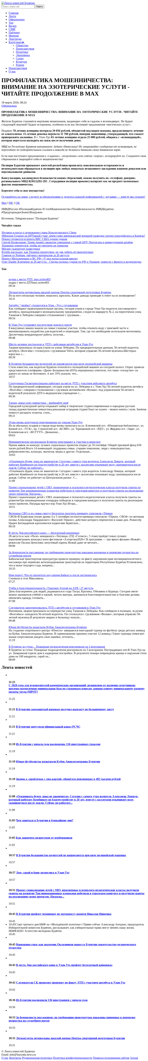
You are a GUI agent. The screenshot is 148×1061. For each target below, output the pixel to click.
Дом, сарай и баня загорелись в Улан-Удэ (42, 872)
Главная (13, 12)
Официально (17, 19)
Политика (22, 51)
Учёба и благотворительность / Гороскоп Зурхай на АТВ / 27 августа (51, 588)
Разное (20, 64)
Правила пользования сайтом (111, 1057)
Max (4, 202)
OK (18, 202)
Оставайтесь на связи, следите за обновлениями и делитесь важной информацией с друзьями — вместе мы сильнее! (73, 196)
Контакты (15, 1057)
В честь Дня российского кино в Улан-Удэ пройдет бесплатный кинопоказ (64, 965)
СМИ (12, 29)
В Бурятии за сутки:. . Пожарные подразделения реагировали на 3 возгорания (57, 646)
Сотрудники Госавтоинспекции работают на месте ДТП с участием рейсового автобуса (63, 383)
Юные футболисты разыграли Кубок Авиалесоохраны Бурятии (48, 627)
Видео (12, 25)
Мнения (14, 35)
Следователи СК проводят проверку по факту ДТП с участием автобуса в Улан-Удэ (70, 982)
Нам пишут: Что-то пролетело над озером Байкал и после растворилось (53, 575)
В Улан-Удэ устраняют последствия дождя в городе (40, 324)
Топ (11, 22)
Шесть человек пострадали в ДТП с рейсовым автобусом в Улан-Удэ (51, 344)
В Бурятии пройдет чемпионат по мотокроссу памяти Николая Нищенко (63, 913)
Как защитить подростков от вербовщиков (44, 837)
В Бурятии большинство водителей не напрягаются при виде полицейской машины (60, 363)
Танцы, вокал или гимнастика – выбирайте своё (38, 402)
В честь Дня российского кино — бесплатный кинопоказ (44, 532)
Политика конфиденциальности (72, 1057)
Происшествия (25, 48)
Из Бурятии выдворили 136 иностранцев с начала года (52, 1000)
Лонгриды (15, 38)
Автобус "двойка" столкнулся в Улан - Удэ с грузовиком (43, 305)
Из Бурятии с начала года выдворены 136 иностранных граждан (58, 744)
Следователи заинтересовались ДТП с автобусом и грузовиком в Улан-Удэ (55, 607)
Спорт (20, 58)
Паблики (14, 32)
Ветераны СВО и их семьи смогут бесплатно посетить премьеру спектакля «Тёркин (61, 513)
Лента (12, 16)
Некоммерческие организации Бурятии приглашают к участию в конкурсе (55, 441)
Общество (22, 45)
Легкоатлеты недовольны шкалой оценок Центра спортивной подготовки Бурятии (60, 292)
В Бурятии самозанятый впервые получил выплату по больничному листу (65, 709)
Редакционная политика (37, 1057)
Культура (21, 61)
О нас (12, 71)
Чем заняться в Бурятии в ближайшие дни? (44, 820)
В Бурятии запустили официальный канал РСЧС (48, 726)
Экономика (23, 55)
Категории (17, 42)
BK (11, 202)
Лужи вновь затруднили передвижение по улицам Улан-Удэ (45, 422)
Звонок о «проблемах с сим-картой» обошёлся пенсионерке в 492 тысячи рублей (68, 779)
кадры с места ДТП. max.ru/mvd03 (30, 279)
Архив (134, 1057)
